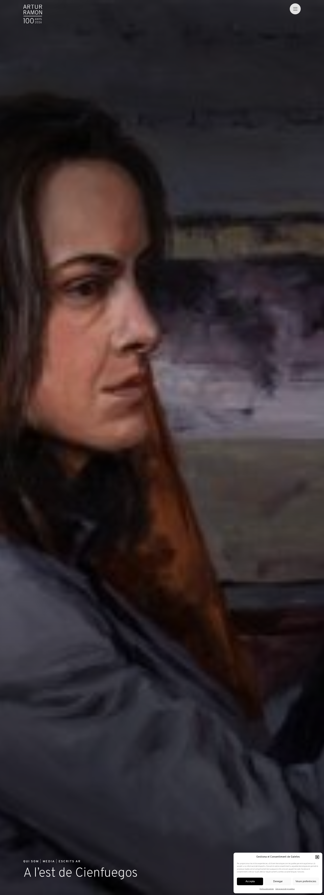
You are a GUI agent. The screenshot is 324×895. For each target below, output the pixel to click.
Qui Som (31, 861)
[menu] (295, 8)
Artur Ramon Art (32, 14)
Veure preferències (305, 881)
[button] (317, 857)
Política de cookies (267, 889)
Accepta (250, 881)
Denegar (278, 881)
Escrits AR (70, 861)
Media (49, 861)
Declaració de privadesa (285, 889)
